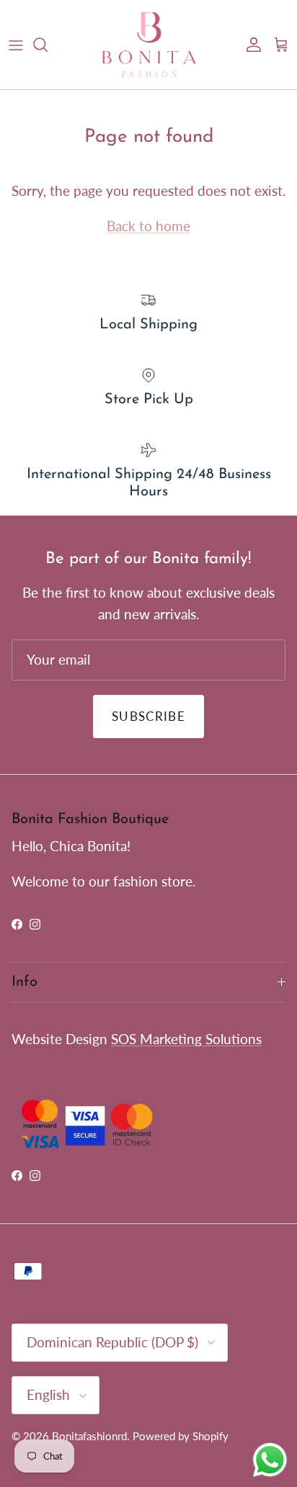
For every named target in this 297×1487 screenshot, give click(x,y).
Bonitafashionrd (89, 1435)
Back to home (148, 225)
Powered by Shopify (181, 1435)
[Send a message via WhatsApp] (270, 1460)
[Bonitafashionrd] (149, 44)
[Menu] (16, 44)
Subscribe (148, 716)
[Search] (47, 44)
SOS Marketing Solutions (186, 1038)
